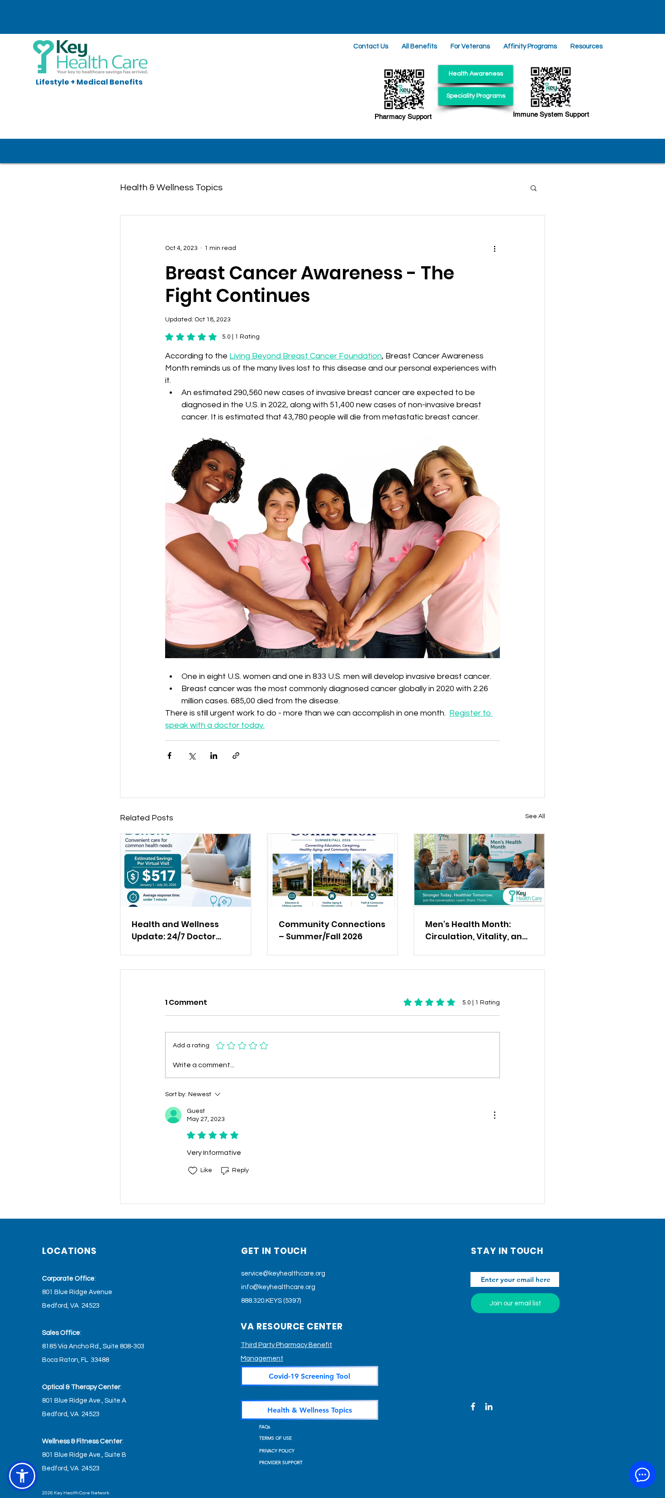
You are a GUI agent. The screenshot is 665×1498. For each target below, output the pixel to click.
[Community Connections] (333, 870)
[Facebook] (473, 1406)
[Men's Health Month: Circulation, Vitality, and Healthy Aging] (479, 870)
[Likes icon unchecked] (193, 1170)
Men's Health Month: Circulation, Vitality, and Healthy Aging (476, 930)
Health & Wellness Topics (171, 187)
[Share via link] (236, 755)
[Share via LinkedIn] (213, 755)
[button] (586, 46)
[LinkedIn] (489, 1406)
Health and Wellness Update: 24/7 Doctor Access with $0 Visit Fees (184, 930)
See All (535, 816)
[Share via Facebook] (169, 755)
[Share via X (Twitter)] (191, 755)
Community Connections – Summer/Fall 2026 (332, 930)
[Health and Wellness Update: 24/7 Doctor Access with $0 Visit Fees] (186, 870)
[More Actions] (494, 1115)
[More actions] (494, 248)
